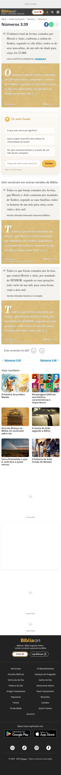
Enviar (49, 163)
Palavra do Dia (16, 685)
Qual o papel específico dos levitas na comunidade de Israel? (25, 140)
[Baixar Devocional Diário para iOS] (45, 734)
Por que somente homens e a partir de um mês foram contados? (28, 151)
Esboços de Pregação (45, 674)
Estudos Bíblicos (16, 674)
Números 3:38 (12, 360)
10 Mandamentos (45, 668)
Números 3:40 (48, 360)
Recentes (45, 697)
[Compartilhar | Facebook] (46, 24)
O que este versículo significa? (22, 130)
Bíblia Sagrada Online (12, 14)
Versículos (16, 668)
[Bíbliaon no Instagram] (36, 748)
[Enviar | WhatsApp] (51, 24)
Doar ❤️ (20, 654)
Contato (45, 702)
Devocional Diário (45, 685)
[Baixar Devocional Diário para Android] (17, 734)
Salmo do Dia (45, 679)
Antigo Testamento (16, 691)
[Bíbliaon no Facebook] (48, 748)
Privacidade (16, 708)
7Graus (24, 759)
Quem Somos (45, 708)
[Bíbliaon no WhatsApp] (12, 748)
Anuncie (31, 714)
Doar (38, 12)
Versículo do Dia (16, 679)
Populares (16, 697)
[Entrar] (47, 12)
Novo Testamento (45, 691)
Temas (16, 702)
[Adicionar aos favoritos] (57, 24)
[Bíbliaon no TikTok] (24, 748)
